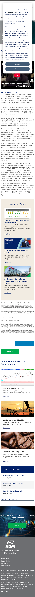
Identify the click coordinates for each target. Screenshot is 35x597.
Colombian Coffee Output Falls (13, 452)
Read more (7, 234)
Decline (17, 69)
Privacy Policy (5, 561)
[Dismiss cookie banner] (29, 6)
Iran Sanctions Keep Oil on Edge (13, 420)
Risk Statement (6, 565)
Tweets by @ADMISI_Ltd (9, 499)
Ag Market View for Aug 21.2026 (14, 388)
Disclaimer (4, 563)
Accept (17, 64)
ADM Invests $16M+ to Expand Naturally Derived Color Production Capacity (16, 281)
